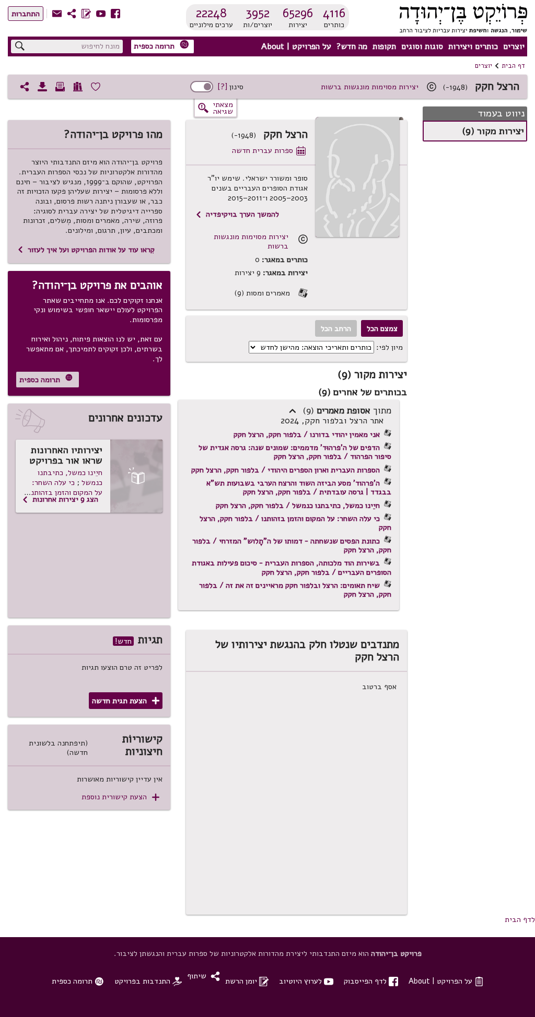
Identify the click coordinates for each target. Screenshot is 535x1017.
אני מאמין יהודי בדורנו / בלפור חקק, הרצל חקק (307, 434)
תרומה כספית (161, 46)
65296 (298, 13)
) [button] (292, 411)
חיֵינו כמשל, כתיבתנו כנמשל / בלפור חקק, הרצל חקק (298, 505)
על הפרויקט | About (296, 46)
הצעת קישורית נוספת (120, 797)
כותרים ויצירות (473, 46)
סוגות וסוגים (422, 46)
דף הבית (513, 65)
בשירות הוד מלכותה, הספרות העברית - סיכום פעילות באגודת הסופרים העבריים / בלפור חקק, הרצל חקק (291, 567)
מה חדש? (351, 46)
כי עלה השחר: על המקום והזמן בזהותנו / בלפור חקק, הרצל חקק (295, 523)
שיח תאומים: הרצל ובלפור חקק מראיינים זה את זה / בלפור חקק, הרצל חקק (295, 589)
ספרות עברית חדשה (269, 150)
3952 (258, 13)
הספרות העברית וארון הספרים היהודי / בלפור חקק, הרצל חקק (285, 470)
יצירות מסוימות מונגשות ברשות (369, 86)
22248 (211, 13)
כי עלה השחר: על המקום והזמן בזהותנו (65, 487)
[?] (222, 86)
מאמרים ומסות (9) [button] (271, 293)
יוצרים (514, 46)
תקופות (384, 46)
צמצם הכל (382, 328)
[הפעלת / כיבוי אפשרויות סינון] (201, 86)
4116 (334, 13)
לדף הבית (520, 919)
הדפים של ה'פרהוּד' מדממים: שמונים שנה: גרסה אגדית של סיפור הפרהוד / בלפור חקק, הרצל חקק (295, 452)
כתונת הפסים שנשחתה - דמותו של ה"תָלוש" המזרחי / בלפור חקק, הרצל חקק (291, 545)
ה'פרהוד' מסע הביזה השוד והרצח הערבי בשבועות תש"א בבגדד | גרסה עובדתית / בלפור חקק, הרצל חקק (298, 487)
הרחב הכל (336, 328)
